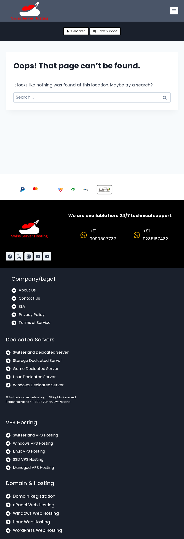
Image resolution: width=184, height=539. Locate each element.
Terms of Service (35, 322)
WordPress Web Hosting (37, 530)
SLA (22, 306)
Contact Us (29, 298)
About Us (27, 290)
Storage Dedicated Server (37, 360)
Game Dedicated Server (36, 368)
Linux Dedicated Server (34, 377)
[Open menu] (174, 10)
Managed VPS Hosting (33, 467)
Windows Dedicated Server (38, 385)
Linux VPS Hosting (29, 451)
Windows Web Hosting (36, 513)
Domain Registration (34, 496)
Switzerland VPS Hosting (35, 435)
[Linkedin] (38, 256)
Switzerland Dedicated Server (41, 352)
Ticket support (106, 31)
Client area (77, 31)
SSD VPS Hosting (28, 459)
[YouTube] (47, 256)
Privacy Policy (32, 314)
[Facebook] (10, 256)
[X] (19, 256)
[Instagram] (28, 256)
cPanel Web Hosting (33, 505)
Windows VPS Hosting (33, 443)
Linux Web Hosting (31, 522)
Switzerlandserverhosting (26, 397)
